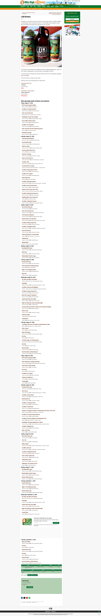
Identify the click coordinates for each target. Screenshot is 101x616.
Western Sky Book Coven (27, 477)
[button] (61, 6)
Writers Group (25, 310)
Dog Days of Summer (26, 154)
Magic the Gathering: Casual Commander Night (32, 303)
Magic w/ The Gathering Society (29, 269)
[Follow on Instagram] (51, 609)
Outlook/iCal (35, 575)
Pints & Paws (25, 391)
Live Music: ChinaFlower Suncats (29, 201)
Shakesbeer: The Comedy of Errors (29, 463)
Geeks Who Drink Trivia (26, 83)
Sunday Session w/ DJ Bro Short (29, 218)
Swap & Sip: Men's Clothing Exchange (30, 265)
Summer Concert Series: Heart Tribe (30, 189)
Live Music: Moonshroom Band (29, 181)
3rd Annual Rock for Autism (28, 166)
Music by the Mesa (26, 332)
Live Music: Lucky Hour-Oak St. (29, 402)
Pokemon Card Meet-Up (27, 377)
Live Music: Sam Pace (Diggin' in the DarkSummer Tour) (34, 418)
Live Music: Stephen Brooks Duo (29, 451)
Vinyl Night (24, 283)
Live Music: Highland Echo (27, 426)
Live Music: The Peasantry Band (29, 109)
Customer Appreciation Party (28, 150)
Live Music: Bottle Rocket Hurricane (30, 193)
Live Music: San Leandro (27, 373)
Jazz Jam (24, 440)
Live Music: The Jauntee (27, 173)
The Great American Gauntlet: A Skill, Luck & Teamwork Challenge (36, 306)
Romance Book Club (26, 549)
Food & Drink (28, 602)
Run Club (24, 336)
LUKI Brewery (25, 23)
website (27, 75)
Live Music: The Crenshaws (28, 124)
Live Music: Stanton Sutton (28, 395)
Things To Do (34, 602)
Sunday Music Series (26, 459)
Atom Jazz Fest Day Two (27, 158)
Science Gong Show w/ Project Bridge (30, 234)
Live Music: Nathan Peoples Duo (29, 222)
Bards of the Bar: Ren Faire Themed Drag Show (32, 128)
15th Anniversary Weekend (28, 138)
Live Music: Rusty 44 (26, 447)
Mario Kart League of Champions (29, 295)
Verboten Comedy (26, 314)
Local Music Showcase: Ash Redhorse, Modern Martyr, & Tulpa (36, 324)
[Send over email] (29, 598)
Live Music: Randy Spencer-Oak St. (29, 169)
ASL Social (24, 369)
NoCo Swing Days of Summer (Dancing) (30, 361)
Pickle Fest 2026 (25, 146)
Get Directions (29, 587)
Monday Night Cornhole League (29, 256)
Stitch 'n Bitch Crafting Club (28, 455)
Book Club (24, 273)
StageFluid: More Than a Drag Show (30, 197)
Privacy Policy (47, 611)
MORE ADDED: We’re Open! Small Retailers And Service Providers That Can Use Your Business (55, 13)
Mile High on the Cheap (37, 2)
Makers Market (25, 444)
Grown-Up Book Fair (26, 230)
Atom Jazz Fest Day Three (28, 211)
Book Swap (24, 252)
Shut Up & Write (25, 348)
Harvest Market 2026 (26, 142)
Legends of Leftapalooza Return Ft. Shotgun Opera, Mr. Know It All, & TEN (38, 410)
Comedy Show (25, 318)
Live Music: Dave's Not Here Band (29, 185)
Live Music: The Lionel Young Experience (31, 414)
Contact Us (54, 611)
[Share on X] (24, 598)
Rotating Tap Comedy (26, 132)
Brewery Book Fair (26, 398)
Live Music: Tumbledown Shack (29, 226)
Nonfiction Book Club (26, 490)
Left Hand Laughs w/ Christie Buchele (30, 340)
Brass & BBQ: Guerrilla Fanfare (28, 120)
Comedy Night (25, 381)
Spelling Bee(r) (25, 242)
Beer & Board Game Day (27, 207)
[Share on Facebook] (22, 598)
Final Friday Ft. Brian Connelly (27, 90)
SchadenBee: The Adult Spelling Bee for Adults (32, 422)
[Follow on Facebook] (49, 609)
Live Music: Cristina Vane (27, 406)
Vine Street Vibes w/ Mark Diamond (30, 351)
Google (30, 575)
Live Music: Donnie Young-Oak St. (29, 291)
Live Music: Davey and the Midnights (30, 287)
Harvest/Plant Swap (26, 261)
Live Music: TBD (25, 162)
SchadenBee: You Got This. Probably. (30, 117)
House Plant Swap (26, 177)
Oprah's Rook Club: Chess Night (29, 299)
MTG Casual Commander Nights (29, 105)
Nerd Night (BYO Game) (27, 248)
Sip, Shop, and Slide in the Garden (29, 279)
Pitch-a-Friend (25, 328)
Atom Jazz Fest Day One (27, 113)
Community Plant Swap (27, 387)
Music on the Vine (26, 430)
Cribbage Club (25, 238)
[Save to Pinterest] (27, 598)
